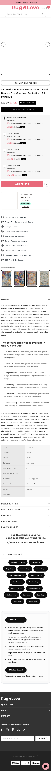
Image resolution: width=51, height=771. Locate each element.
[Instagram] (7, 730)
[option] (25, 44)
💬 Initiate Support (16, 670)
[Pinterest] (13, 730)
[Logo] (25, 8)
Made (30, 756)
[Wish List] (47, 184)
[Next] (48, 44)
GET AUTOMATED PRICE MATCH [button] (22, 109)
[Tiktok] (24, 730)
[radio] (6, 278)
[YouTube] (18, 730)
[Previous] (3, 44)
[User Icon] (43, 8)
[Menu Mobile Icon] (2, 8)
